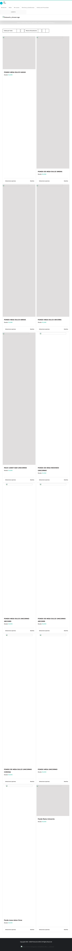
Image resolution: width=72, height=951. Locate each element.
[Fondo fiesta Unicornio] (53, 800)
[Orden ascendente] (22, 31)
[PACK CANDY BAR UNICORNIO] (19, 399)
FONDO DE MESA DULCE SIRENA (50, 171)
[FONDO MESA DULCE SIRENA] (19, 250)
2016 (39, 941)
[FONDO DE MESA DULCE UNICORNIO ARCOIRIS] (53, 549)
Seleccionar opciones (10, 181)
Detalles (32, 181)
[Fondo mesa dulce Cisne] (19, 851)
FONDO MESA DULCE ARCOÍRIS (49, 320)
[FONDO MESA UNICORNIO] (53, 700)
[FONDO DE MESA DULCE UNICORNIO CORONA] (19, 700)
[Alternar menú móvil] (68, 18)
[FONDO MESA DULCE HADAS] (19, 52)
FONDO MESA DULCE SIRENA (15, 320)
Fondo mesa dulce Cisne (13, 920)
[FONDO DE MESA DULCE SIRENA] (53, 102)
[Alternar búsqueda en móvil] (65, 18)
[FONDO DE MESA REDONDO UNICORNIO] (53, 399)
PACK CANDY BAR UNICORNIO (15, 468)
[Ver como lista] (47, 30)
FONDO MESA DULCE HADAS (15, 72)
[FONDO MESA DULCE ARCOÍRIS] (53, 250)
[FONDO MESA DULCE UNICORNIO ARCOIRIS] (19, 549)
